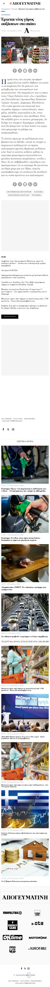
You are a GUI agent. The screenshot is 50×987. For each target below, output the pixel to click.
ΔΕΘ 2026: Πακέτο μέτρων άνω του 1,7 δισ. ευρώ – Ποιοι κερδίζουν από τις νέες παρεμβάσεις (23, 737)
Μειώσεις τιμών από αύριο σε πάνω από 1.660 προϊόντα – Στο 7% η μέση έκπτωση (24, 786)
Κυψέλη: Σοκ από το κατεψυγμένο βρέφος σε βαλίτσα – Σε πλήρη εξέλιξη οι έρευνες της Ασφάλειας (24, 307)
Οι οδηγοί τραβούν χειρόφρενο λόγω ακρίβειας (24, 637)
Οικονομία (14, 9)
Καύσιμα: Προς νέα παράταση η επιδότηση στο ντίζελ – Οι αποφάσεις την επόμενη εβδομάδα (23, 490)
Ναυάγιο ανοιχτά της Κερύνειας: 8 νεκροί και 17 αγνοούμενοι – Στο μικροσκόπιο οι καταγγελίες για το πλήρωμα (24, 291)
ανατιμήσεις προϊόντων (19, 192)
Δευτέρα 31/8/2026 (9, 270)
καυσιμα (38, 192)
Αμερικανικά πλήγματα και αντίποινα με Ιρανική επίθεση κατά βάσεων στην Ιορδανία (24, 276)
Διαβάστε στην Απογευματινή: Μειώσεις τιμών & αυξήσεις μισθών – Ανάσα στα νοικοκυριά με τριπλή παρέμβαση (23, 263)
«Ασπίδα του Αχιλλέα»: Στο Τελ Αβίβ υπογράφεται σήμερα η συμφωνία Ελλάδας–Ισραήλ (23, 283)
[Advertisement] (25, 225)
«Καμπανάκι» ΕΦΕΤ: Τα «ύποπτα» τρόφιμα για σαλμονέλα (23, 588)
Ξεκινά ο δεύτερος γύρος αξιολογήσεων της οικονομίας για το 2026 (24, 834)
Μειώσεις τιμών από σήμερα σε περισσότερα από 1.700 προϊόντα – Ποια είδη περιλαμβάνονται (24, 300)
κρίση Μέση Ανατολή (18, 195)
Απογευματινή (5, 9)
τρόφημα (36, 195)
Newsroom (35, 31)
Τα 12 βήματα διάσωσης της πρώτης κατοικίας (19, 881)
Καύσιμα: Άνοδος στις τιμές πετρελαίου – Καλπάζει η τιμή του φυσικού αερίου (21, 539)
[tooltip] (15, 71)
